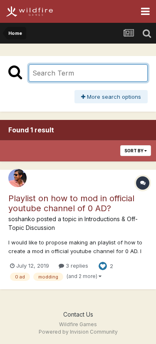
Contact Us (78, 314)
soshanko (21, 218)
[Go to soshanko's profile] (17, 178)
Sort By (134, 150)
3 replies (76, 265)
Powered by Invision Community (78, 332)
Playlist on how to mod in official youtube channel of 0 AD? (71, 203)
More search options (113, 96)
